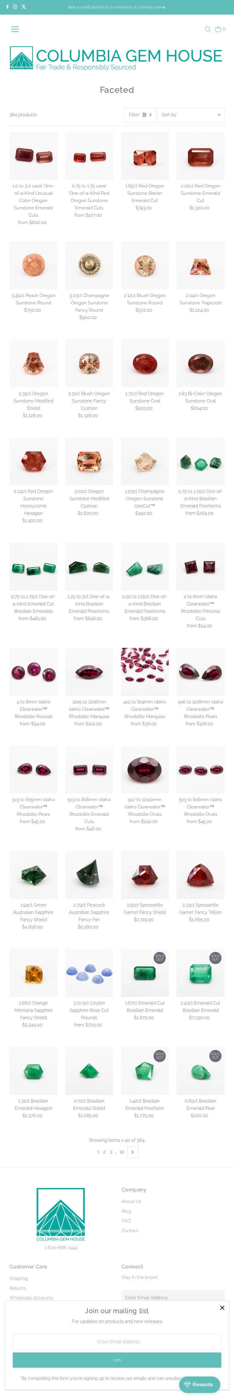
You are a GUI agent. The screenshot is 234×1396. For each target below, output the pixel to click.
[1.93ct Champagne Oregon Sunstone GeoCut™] (145, 461)
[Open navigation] (24, 29)
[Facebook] (7, 7)
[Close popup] (222, 1307)
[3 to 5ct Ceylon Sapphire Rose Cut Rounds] (89, 973)
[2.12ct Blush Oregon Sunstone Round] (145, 265)
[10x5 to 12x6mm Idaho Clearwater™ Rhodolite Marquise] (89, 672)
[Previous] (70, 7)
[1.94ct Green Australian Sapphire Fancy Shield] (33, 875)
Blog (126, 1211)
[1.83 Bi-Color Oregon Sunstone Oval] (200, 363)
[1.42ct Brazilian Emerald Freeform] (145, 1071)
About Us (131, 1201)
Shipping (18, 1278)
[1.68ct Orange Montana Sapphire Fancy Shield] (33, 973)
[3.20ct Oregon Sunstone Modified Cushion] (89, 461)
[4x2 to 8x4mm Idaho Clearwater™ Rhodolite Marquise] (145, 672)
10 (122, 1152)
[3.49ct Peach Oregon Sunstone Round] (33, 265)
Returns (17, 1288)
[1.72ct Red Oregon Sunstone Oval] (145, 363)
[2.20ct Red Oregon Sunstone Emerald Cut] (200, 156)
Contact (130, 1230)
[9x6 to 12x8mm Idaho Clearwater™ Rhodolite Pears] (200, 672)
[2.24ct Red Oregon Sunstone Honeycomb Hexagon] (33, 461)
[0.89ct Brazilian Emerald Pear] (200, 1071)
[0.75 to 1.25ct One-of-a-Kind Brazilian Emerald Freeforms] (200, 461)
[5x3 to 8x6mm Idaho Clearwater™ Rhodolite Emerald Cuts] (89, 770)
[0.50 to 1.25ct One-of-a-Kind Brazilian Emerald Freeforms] (145, 566)
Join (117, 1360)
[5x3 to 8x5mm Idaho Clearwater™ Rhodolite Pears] (33, 770)
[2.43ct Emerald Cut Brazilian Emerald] (200, 973)
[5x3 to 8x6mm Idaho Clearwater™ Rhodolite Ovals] (200, 770)
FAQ (126, 1221)
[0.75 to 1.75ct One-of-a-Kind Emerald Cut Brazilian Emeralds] (33, 566)
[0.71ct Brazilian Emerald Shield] (89, 1071)
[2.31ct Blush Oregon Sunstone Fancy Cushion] (89, 363)
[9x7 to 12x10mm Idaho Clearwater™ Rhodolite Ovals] (145, 770)
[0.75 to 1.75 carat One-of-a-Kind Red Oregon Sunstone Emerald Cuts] (89, 156)
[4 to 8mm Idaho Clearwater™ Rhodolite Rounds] (33, 672)
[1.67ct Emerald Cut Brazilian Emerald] (145, 973)
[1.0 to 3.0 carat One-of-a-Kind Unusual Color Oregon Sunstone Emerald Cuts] (33, 156)
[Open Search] (208, 29)
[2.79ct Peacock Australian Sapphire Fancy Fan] (89, 875)
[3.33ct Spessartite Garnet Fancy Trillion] (200, 875)
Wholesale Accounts (31, 1298)
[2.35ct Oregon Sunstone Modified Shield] (33, 363)
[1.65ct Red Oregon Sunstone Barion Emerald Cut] (145, 156)
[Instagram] (15, 7)
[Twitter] (24, 7)
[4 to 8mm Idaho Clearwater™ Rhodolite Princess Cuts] (200, 566)
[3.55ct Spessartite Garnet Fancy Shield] (145, 875)
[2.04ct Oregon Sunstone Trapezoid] (200, 265)
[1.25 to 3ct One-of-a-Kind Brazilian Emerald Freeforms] (89, 566)
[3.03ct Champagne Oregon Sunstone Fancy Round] (89, 265)
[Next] (164, 7)
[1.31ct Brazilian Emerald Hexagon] (33, 1071)
